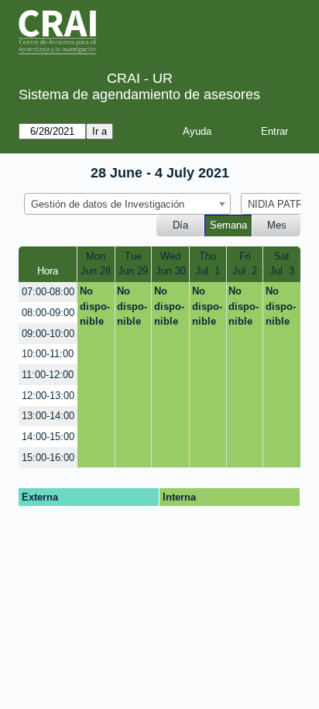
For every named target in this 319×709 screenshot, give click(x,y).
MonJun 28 (96, 263)
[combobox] (127, 204)
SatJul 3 (281, 263)
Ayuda (197, 131)
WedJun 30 (171, 263)
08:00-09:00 (48, 312)
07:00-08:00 (48, 292)
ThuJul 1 (207, 263)
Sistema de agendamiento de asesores (139, 94)
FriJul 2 (244, 263)
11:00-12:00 (48, 374)
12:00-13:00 (48, 395)
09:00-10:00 (48, 333)
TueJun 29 (133, 263)
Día (180, 225)
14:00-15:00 (48, 436)
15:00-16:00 (48, 457)
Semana (228, 225)
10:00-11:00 (48, 354)
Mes (276, 225)
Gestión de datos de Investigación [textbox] (107, 204)
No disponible (95, 306)
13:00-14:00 (48, 416)
